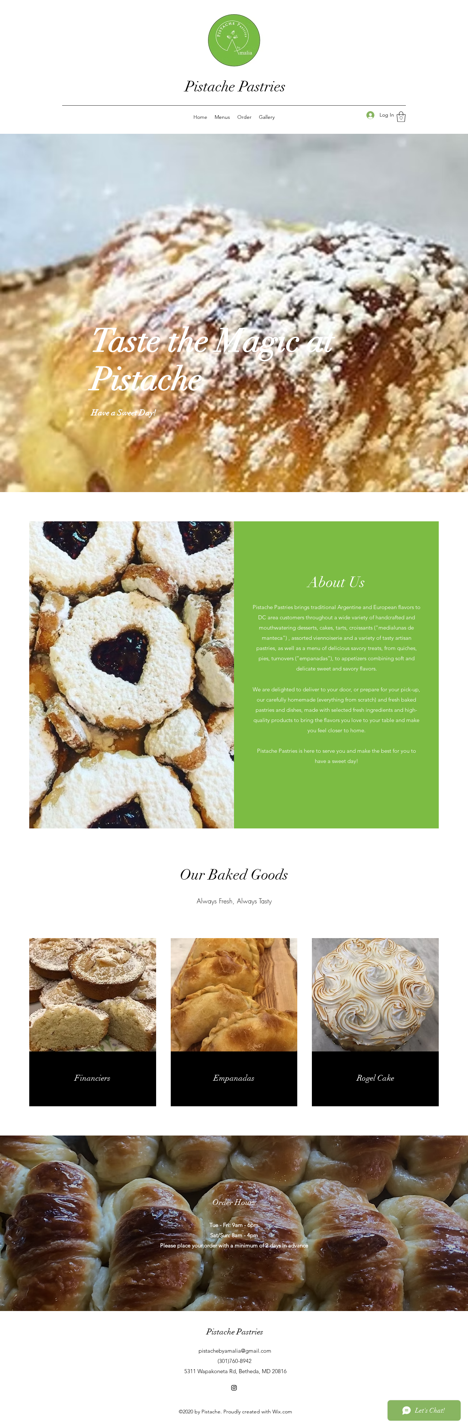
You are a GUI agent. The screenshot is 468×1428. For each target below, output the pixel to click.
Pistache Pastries (235, 87)
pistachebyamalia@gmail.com (235, 1350)
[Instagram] (234, 1387)
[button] (401, 117)
